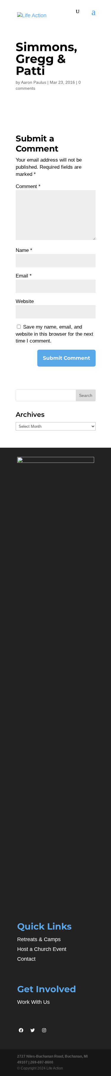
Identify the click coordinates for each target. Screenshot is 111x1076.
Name (24, 250)
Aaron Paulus (33, 82)
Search (85, 395)
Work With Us (33, 1002)
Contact (26, 959)
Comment (28, 186)
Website (25, 301)
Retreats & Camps (39, 939)
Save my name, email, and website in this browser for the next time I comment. (54, 334)
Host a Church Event (41, 949)
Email (24, 276)
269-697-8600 (41, 1062)
